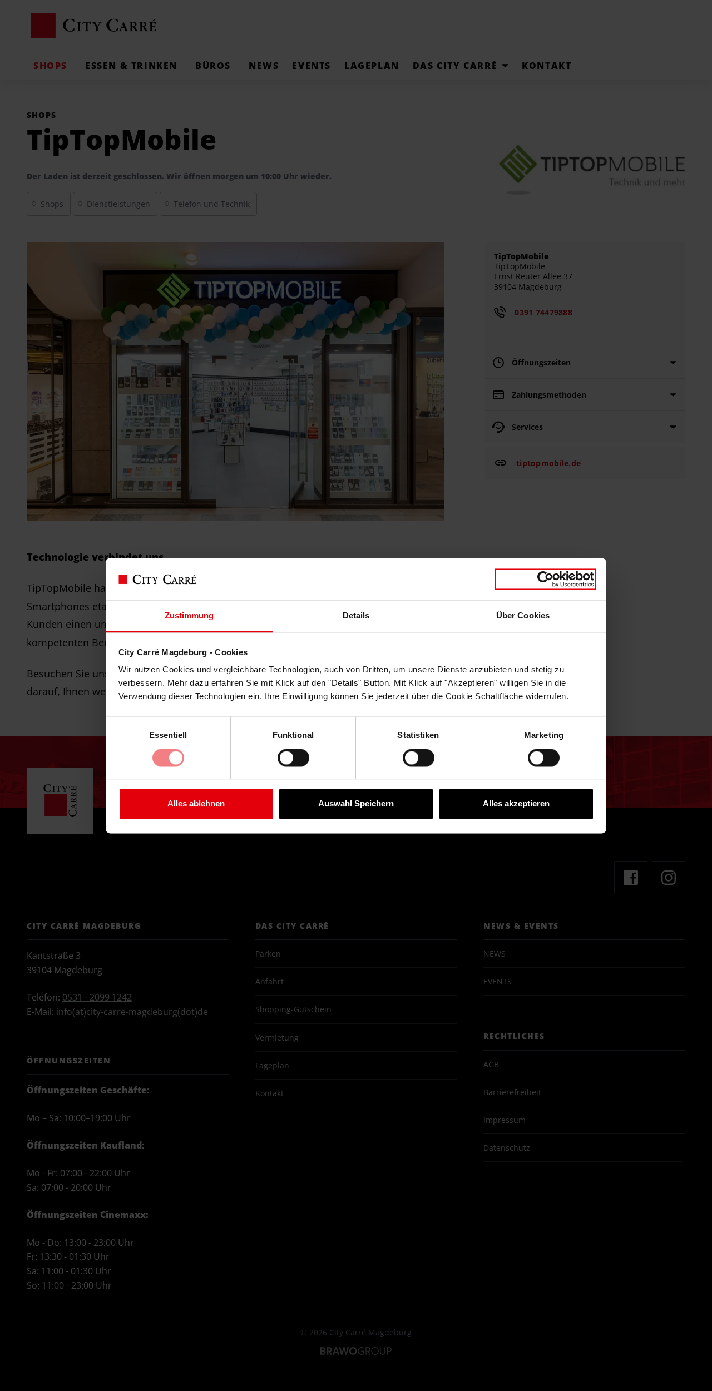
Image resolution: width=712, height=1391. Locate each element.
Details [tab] (356, 616)
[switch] (293, 762)
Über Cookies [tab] (523, 616)
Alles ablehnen (196, 804)
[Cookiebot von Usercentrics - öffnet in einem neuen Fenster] (545, 579)
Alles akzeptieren (516, 804)
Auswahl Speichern (356, 804)
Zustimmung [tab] (189, 616)
